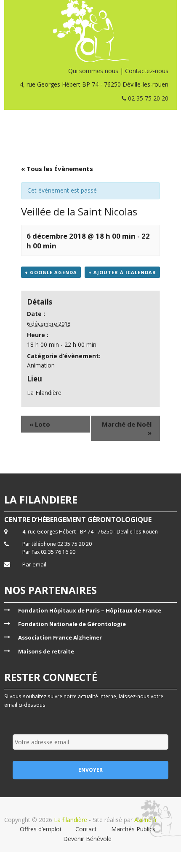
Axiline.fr (145, 820)
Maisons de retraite (46, 651)
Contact (86, 829)
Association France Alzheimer (60, 637)
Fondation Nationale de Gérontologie (72, 624)
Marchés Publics (133, 829)
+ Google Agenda (51, 272)
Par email (34, 564)
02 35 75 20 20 (147, 98)
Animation (41, 365)
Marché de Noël (127, 428)
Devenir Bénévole (87, 839)
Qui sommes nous (93, 71)
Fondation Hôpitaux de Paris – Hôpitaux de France (89, 610)
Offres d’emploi (40, 829)
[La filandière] (90, 31)
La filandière (70, 820)
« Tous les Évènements (57, 168)
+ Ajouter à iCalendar (122, 272)
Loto (39, 424)
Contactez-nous (146, 71)
